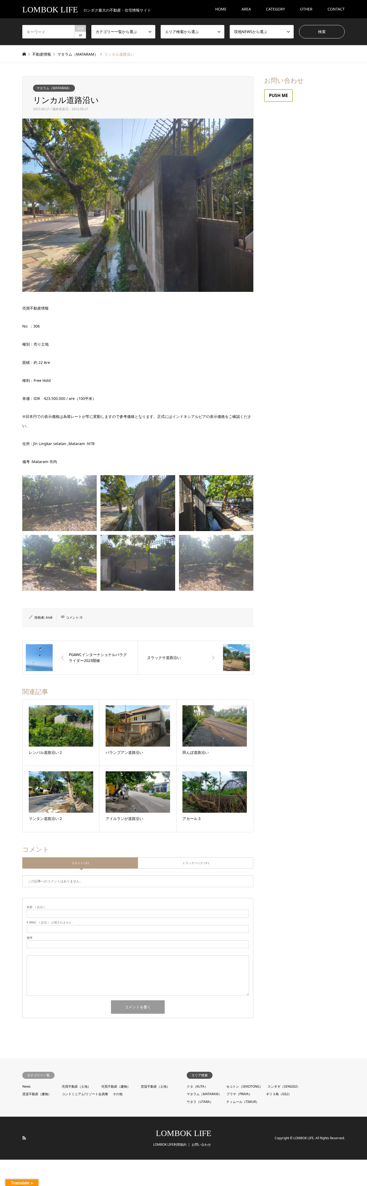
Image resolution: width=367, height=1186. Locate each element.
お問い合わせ (201, 1144)
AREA (246, 9)
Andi (49, 617)
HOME (220, 9)
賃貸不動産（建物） (36, 1094)
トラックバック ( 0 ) (195, 863)
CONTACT (336, 9)
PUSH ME (278, 95)
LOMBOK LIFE (183, 1133)
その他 (118, 1094)
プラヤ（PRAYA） (239, 1094)
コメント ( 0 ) (80, 863)
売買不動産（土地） (76, 1086)
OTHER (306, 9)
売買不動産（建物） (115, 1086)
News (26, 1086)
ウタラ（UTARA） (200, 1101)
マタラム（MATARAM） (54, 88)
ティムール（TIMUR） (242, 1101)
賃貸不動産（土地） (155, 1086)
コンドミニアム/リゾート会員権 (85, 1094)
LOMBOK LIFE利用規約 (169, 1144)
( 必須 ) (35, 906)
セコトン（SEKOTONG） (244, 1086)
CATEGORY (275, 9)
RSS (24, 1138)
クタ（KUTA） (197, 1086)
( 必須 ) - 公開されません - (50, 922)
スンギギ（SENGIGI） (284, 1086)
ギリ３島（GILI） (279, 1094)
